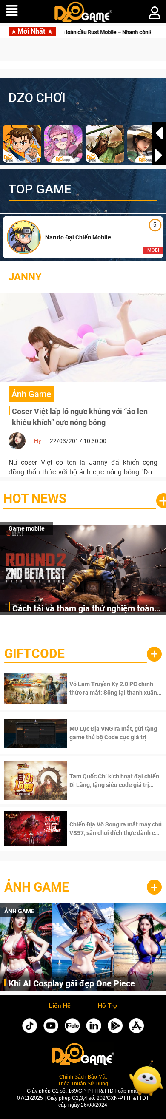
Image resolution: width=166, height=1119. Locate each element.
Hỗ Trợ (107, 1006)
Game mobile (27, 528)
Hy (37, 440)
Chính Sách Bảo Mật (83, 1076)
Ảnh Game (36, 887)
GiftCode (34, 653)
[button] (159, 155)
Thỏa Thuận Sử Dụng (83, 1083)
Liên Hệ (60, 1006)
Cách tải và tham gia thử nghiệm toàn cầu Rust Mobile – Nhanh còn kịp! (83, 609)
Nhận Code (114, 688)
